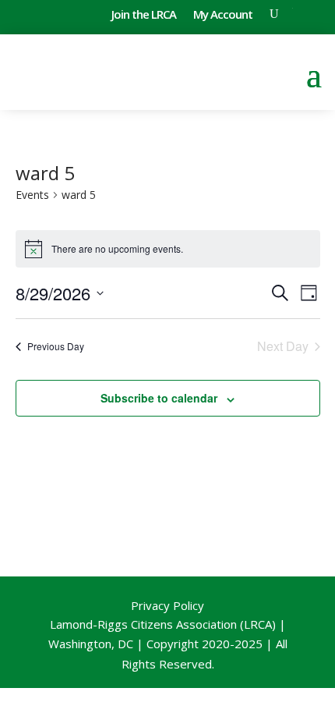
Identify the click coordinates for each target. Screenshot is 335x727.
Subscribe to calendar (158, 398)
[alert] (168, 249)
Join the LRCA (143, 15)
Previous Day (55, 346)
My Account (222, 15)
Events (32, 194)
